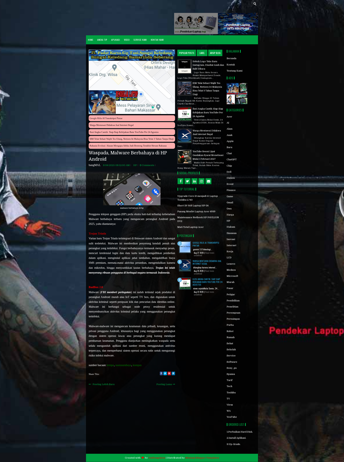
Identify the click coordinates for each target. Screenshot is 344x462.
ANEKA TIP (102, 39)
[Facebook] (180, 181)
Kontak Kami (157, 39)
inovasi (231, 239)
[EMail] (208, 181)
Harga (230, 214)
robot (230, 331)
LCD (229, 257)
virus (230, 404)
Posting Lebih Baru (103, 384)
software (232, 362)
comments (147, 165)
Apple (230, 141)
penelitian (232, 306)
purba (230, 325)
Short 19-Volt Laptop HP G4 (193, 205)
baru (229, 147)
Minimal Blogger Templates (202, 457)
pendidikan (233, 300)
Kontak (231, 64)
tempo (110, 365)
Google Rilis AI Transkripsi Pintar (106, 118)
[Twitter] (187, 181)
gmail (230, 202)
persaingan (233, 319)
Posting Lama (164, 384)
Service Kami (140, 39)
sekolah (231, 349)
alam (229, 128)
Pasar (230, 288)
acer (229, 116)
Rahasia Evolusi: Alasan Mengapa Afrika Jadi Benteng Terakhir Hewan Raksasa (128, 145)
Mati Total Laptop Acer (190, 227)
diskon (231, 178)
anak (229, 135)
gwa (229, 208)
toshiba (231, 392)
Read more (209, 252)
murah (230, 282)
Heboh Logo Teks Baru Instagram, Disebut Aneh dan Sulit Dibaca (208, 65)
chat (229, 153)
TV (228, 398)
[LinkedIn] (194, 181)
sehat (230, 343)
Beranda (231, 58)
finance (231, 190)
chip (229, 165)
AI (228, 122)
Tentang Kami (234, 70)
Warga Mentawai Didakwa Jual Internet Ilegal (112, 125)
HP (135, 165)
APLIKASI (115, 39)
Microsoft (232, 276)
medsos (231, 270)
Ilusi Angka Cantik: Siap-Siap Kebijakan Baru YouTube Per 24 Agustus (124, 132)
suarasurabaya (123, 365)
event (230, 184)
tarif (229, 380)
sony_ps (232, 368)
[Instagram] (201, 181)
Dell (229, 171)
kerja (230, 251)
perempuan (233, 312)
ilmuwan (231, 233)
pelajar (231, 294)
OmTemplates (157, 457)
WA (229, 410)
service (231, 355)
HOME (90, 39)
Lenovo (231, 263)
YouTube (232, 417)
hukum (231, 227)
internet (231, 245)
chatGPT (232, 159)
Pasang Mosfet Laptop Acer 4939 (196, 211)
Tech (229, 386)
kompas (137, 365)
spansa (231, 374)
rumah (231, 337)
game (230, 196)
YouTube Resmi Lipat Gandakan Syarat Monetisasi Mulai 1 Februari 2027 (208, 155)
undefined (198, 255)
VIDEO (127, 39)
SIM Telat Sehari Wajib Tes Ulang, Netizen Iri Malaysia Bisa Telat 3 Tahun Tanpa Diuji (132, 139)
